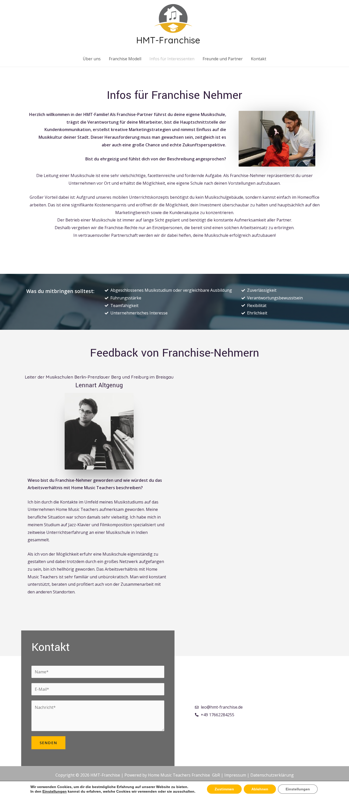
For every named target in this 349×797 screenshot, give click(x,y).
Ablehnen (259, 789)
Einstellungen (54, 791)
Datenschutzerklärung (272, 775)
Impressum (235, 775)
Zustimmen (224, 789)
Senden (48, 742)
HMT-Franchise (168, 40)
